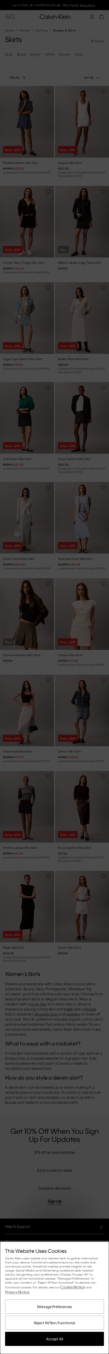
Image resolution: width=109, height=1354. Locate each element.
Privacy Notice (17, 1292)
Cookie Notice (72, 1287)
